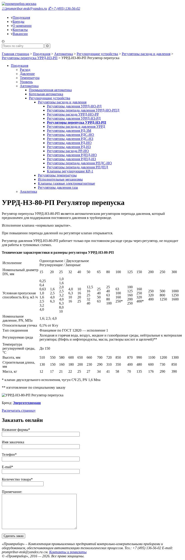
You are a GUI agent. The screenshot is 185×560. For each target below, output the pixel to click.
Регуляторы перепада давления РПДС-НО (79, 163)
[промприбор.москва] (19, 4)
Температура (29, 78)
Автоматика (63, 54)
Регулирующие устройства (97, 54)
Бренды (18, 21)
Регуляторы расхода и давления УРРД (76, 126)
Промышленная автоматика (50, 90)
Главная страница (15, 54)
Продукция (21, 17)
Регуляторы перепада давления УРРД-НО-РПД (83, 110)
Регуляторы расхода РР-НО (68, 151)
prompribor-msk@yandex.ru (24, 8)
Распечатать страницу (19, 410)
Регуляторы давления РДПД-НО (72, 155)
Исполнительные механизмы (60, 179)
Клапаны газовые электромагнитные (66, 183)
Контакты (20, 30)
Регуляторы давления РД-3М (69, 130)
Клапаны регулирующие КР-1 (70, 171)
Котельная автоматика (46, 94)
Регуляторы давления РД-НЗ (69, 147)
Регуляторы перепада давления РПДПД (77, 167)
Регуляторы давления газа (58, 187)
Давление (27, 74)
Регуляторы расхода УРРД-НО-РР (73, 114)
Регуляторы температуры (57, 175)
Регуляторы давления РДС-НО (70, 135)
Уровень (26, 82)
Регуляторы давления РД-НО (69, 143)
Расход (25, 70)
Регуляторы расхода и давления (146, 54)
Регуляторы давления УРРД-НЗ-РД (74, 118)
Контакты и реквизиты (68, 552)
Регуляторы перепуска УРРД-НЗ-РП (30, 58)
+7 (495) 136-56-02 (64, 8)
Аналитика (28, 191)
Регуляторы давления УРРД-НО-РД (74, 106)
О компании (22, 26)
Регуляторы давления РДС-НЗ (70, 139)
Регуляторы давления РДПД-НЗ (71, 159)
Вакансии (20, 34)
